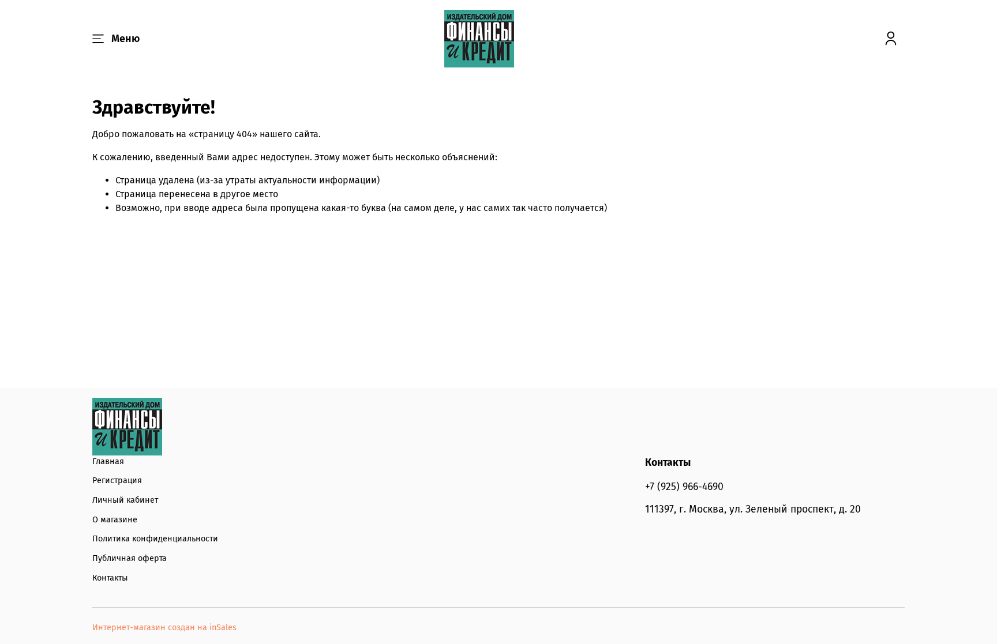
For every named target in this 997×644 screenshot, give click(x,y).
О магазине (114, 520)
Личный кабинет (125, 500)
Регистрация (117, 480)
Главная (108, 461)
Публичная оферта (129, 558)
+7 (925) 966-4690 (684, 487)
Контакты (110, 578)
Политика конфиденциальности (155, 539)
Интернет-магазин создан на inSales (164, 627)
